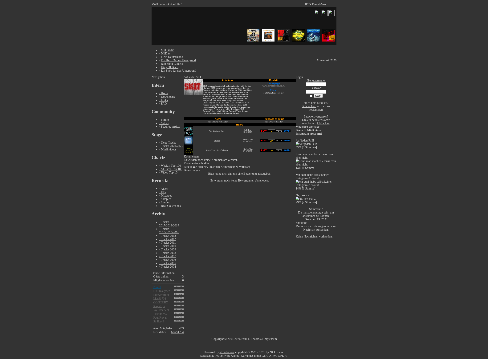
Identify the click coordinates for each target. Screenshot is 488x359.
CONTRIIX (160, 302)
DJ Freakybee (161, 291)
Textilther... (160, 313)
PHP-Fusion (227, 352)
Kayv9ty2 (159, 306)
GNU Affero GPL (273, 355)
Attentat (217, 141)
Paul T (157, 287)
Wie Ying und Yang (216, 131)
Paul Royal (160, 317)
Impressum (270, 339)
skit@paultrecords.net (273, 93)
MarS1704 (159, 298)
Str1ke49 (158, 321)
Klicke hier (309, 106)
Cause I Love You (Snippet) (217, 150)
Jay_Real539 (161, 310)
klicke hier (323, 123)
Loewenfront (161, 294)
